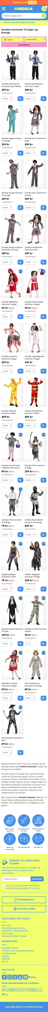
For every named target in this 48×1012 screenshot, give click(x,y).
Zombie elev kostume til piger (35, 139)
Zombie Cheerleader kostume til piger (34, 303)
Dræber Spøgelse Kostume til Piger (32, 575)
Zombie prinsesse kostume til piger (9, 357)
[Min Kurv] (44, 8)
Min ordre (6, 925)
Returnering (7, 933)
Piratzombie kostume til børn (12, 739)
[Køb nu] (20, 98)
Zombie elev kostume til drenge (35, 194)
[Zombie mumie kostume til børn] (36, 610)
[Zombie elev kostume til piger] (36, 120)
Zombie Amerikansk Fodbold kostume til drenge (11, 466)
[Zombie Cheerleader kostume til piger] (36, 283)
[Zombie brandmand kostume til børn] (36, 392)
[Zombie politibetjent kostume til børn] (36, 65)
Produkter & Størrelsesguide (15, 930)
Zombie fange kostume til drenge (12, 194)
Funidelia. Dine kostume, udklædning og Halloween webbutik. (23, 8)
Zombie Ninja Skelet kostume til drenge (34, 521)
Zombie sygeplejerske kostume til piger (34, 357)
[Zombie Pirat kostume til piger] (36, 447)
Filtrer (10, 40)
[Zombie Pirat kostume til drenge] (12, 501)
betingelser (23, 888)
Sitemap (6, 958)
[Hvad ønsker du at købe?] (3, 9)
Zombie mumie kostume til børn (35, 630)
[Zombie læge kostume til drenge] (12, 120)
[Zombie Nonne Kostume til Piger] (12, 610)
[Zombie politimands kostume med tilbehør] (12, 65)
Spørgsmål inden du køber (14, 936)
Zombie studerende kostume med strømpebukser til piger (35, 248)
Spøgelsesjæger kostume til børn (9, 575)
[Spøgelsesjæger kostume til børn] (12, 556)
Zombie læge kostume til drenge (12, 139)
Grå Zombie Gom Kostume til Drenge (33, 684)
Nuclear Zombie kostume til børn (9, 412)
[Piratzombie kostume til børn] (12, 719)
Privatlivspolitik (9, 953)
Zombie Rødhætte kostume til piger (10, 303)
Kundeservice (25, 899)
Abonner (37, 879)
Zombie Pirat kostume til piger (35, 466)
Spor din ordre (25, 909)
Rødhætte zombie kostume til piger (9, 684)
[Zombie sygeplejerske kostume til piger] (36, 338)
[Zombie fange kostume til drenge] (12, 174)
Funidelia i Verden (10, 948)
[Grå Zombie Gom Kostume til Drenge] (36, 665)
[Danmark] (4, 977)
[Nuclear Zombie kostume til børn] (12, 392)
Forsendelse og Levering (13, 928)
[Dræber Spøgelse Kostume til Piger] (36, 556)
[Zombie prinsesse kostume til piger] (12, 338)
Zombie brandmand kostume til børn (34, 412)
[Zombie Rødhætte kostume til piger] (12, 283)
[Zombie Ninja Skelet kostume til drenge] (36, 501)
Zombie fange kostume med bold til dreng (12, 248)
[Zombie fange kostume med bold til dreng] (12, 229)
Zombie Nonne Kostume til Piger (12, 630)
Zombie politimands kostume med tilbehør (11, 85)
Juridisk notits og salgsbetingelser (18, 950)
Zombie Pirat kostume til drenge (12, 521)
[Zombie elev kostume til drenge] (36, 174)
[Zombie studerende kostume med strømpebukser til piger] (36, 229)
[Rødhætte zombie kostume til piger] (12, 665)
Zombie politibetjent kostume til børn (34, 85)
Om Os (5, 961)
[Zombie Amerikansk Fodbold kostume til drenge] (12, 447)
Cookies (5, 956)
